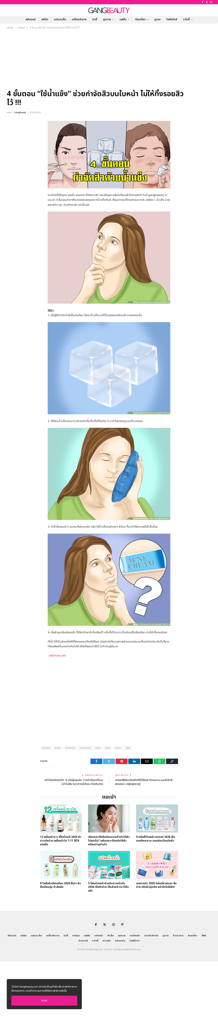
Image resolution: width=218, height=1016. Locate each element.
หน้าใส (108, 748)
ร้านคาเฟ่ (83, 940)
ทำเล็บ (110, 935)
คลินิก (44, 19)
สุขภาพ (107, 19)
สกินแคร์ (31, 19)
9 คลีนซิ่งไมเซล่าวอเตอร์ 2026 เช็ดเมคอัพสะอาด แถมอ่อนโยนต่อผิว (155, 839)
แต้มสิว (118, 748)
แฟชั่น (123, 19)
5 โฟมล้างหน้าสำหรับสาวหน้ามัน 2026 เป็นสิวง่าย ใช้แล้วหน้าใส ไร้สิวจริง (108, 887)
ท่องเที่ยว (140, 19)
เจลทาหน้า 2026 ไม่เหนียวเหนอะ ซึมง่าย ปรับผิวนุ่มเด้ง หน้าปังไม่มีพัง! (156, 885)
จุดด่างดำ (46, 748)
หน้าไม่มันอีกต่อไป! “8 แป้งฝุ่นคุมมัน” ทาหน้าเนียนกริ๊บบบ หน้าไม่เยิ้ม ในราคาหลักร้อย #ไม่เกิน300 (73, 782)
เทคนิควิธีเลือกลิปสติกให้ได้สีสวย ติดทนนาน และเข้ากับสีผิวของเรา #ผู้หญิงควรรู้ (143, 782)
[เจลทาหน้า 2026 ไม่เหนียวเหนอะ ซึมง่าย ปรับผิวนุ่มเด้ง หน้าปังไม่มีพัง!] (157, 865)
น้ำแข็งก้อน (70, 748)
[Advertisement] (109, 60)
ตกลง (44, 1000)
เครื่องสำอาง (79, 19)
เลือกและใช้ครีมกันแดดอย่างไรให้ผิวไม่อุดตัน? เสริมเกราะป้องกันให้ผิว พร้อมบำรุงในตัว (109, 840)
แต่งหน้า (98, 935)
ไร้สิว (128, 748)
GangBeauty (20, 112)
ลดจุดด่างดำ (85, 748)
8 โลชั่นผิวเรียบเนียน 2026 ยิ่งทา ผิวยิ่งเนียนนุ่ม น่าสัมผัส (60, 885)
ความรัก (107, 940)
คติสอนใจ (120, 940)
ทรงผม (76, 935)
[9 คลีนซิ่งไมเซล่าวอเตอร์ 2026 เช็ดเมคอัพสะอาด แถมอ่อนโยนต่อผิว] (157, 818)
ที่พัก (204, 935)
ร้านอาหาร (178, 935)
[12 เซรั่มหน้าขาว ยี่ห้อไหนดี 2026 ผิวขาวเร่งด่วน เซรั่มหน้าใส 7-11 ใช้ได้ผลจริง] (61, 818)
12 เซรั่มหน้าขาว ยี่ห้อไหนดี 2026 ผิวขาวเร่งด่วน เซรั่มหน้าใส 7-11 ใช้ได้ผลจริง (60, 840)
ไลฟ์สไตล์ (171, 19)
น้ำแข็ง (57, 748)
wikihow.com (57, 655)
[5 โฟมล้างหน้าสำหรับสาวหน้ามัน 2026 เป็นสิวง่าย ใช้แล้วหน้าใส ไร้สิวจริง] (109, 865)
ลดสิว (98, 748)
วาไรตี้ (186, 19)
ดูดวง (157, 19)
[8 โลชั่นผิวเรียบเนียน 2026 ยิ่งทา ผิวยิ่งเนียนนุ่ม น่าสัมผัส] (61, 865)
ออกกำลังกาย (151, 935)
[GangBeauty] (109, 10)
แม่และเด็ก (60, 19)
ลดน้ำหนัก (135, 935)
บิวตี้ (94, 19)
